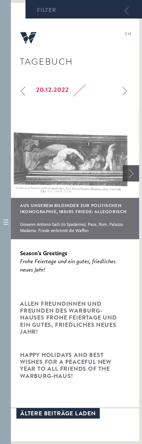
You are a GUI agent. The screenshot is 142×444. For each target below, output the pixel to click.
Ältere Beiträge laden (58, 414)
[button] (5, 222)
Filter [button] (46, 11)
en (128, 34)
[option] (75, 173)
